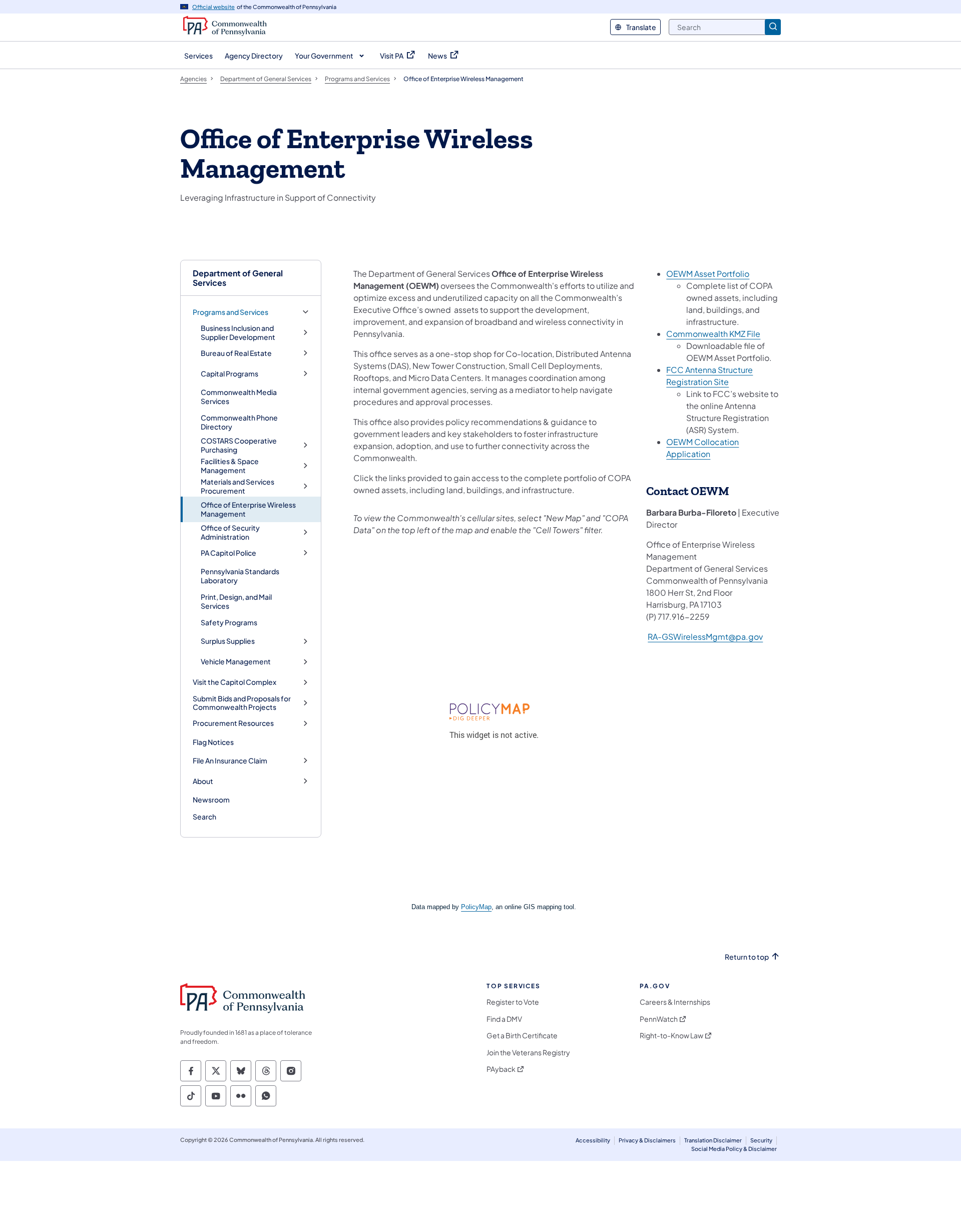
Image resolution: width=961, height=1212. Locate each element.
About (203, 781)
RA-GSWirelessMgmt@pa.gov (705, 636)
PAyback (501, 1069)
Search (204, 816)
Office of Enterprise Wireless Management (248, 509)
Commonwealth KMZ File (713, 333)
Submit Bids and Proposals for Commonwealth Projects (242, 703)
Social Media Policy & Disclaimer (734, 1148)
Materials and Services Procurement (237, 486)
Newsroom (211, 799)
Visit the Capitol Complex (234, 682)
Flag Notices (213, 741)
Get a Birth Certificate (522, 1035)
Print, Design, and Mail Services (236, 601)
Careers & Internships (675, 1002)
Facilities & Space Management (230, 466)
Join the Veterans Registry (528, 1052)
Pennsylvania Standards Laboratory (240, 576)
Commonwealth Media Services (239, 396)
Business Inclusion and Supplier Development (238, 332)
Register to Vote (513, 1002)
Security (761, 1140)
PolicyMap (476, 907)
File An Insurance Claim (230, 760)
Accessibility (593, 1140)
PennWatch (659, 1019)
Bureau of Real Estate (236, 353)
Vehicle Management (236, 661)
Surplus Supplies (228, 641)
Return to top (747, 957)
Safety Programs (229, 622)
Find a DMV (504, 1019)
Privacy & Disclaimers (647, 1140)
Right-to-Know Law (671, 1035)
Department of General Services (238, 277)
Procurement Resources (233, 723)
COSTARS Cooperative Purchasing (239, 445)
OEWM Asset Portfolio (707, 273)
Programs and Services (230, 312)
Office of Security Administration (230, 532)
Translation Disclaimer (713, 1140)
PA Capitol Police (228, 553)
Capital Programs (229, 373)
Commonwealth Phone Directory (239, 422)
